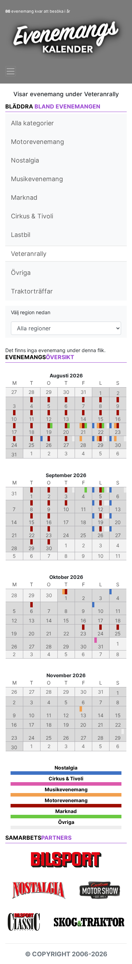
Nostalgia (25, 160)
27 (66, 445)
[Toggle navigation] (10, 71)
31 (14, 454)
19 (100, 522)
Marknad (24, 197)
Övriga (21, 272)
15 (31, 522)
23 (118, 432)
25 (31, 445)
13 (118, 509)
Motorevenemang (37, 141)
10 (66, 509)
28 (83, 445)
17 (66, 522)
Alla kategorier (32, 123)
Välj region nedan (30, 312)
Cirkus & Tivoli (32, 216)
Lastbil (20, 234)
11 (83, 509)
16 (49, 522)
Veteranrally (28, 253)
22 (100, 432)
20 (118, 522)
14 (14, 522)
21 (14, 535)
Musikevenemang (37, 179)
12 (100, 509)
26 (49, 445)
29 (100, 445)
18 (83, 522)
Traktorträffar (32, 291)
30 (118, 445)
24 (14, 445)
